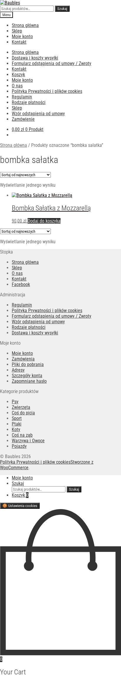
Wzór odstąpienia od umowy (38, 113)
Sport (17, 418)
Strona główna (25, 25)
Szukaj (62, 8)
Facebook (21, 284)
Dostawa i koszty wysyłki (35, 58)
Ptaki (16, 424)
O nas (17, 86)
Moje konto (22, 36)
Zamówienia (23, 359)
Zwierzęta (21, 407)
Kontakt (19, 42)
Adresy (18, 370)
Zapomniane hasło (29, 381)
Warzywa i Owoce (28, 440)
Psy (15, 401)
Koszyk (18, 74)
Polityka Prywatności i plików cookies (47, 91)
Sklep (17, 31)
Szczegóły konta (27, 375)
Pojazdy (19, 446)
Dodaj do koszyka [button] (44, 221)
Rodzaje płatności (29, 102)
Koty (16, 429)
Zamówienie (23, 119)
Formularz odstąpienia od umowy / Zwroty (51, 63)
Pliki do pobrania (28, 364)
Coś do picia (23, 413)
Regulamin (22, 97)
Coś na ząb (22, 435)
